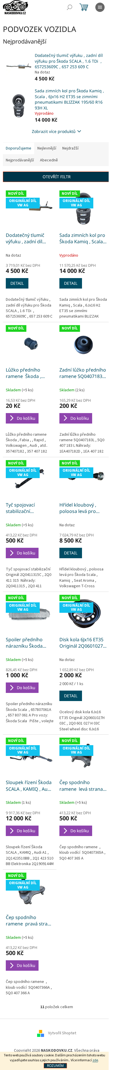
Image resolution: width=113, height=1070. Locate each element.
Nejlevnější (46, 148)
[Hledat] (69, 7)
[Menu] (100, 7)
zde (95, 1060)
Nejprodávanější (20, 160)
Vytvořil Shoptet (62, 1033)
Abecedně (49, 160)
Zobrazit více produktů (54, 131)
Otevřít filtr (57, 176)
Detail (17, 283)
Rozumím (55, 1065)
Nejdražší (70, 148)
